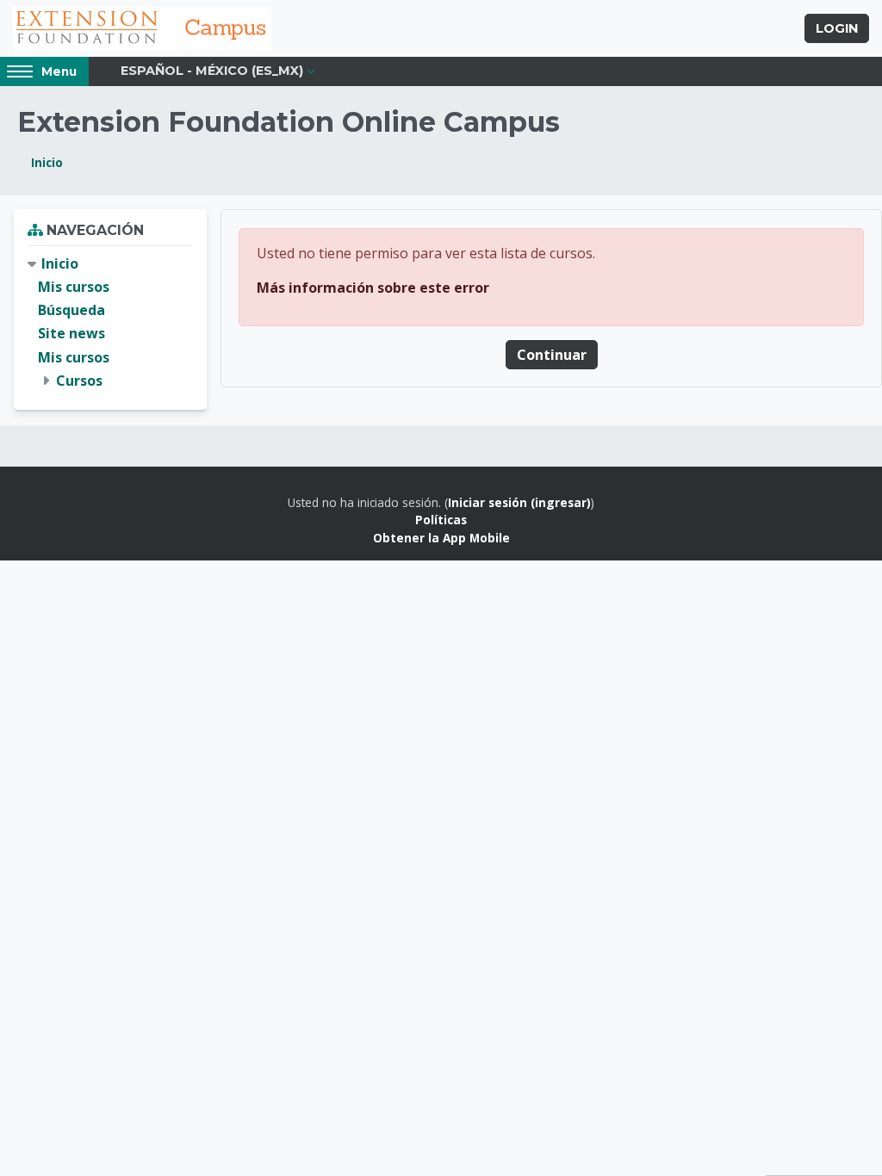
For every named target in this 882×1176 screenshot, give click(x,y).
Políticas (441, 519)
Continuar (552, 354)
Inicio (47, 162)
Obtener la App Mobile (441, 537)
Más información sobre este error (373, 287)
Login (837, 28)
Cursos (79, 380)
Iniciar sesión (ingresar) (519, 502)
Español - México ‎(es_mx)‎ (212, 70)
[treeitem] (110, 322)
